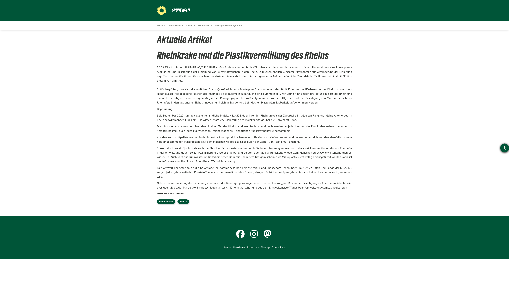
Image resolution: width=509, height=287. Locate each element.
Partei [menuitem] (160, 25)
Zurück (183, 201)
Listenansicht (166, 201)
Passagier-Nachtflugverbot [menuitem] (228, 25)
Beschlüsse (162, 193)
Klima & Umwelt (176, 193)
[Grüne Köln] (161, 10)
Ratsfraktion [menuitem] (174, 25)
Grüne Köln (181, 10)
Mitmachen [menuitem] (204, 25)
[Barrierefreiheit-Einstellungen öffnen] (504, 148)
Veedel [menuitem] (189, 25)
